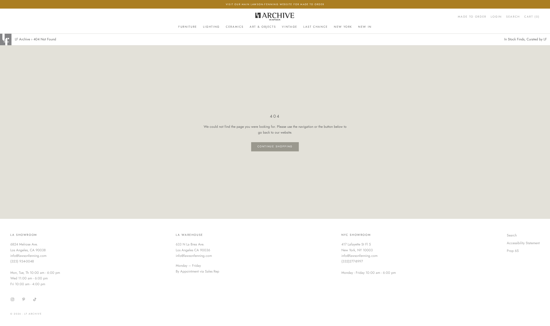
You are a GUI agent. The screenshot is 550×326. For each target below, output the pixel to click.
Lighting (211, 27)
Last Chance (315, 27)
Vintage (289, 27)
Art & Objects (263, 27)
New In (365, 27)
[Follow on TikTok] (35, 299)
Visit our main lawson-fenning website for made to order (275, 4)
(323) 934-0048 (22, 261)
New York (343, 27)
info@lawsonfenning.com (28, 255)
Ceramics (235, 27)
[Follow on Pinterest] (23, 299)
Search (512, 235)
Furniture (187, 27)
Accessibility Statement (523, 243)
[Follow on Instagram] (12, 299)
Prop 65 (513, 250)
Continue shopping (275, 146)
